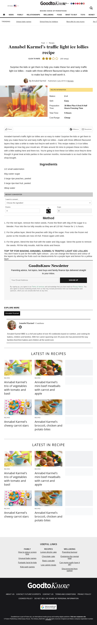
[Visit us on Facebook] (71, 3)
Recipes (52, 43)
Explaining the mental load (70, 557)
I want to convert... (12, 199)
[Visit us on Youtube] (84, 3)
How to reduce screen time (27, 553)
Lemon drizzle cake (48, 552)
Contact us (48, 594)
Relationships (33, 15)
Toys (83, 15)
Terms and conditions (65, 594)
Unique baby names (23, 22)
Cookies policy (26, 598)
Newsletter (88, 129)
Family (20, 15)
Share (10, 129)
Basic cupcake (48, 561)
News (11, 15)
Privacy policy (84, 594)
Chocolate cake (48, 556)
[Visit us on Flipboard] (79, 3)
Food (59, 15)
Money (92, 15)
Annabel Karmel (39, 81)
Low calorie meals (48, 565)
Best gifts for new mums (75, 22)
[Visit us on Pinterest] (77, 3)
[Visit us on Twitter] (73, 3)
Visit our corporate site (78, 617)
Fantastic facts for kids (27, 563)
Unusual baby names (27, 558)
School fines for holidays (49, 22)
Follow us (76, 129)
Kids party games (27, 567)
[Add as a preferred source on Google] (48, 607)
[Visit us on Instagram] (75, 3)
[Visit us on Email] (82, 3)
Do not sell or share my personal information (56, 598)
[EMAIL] (21, 327)
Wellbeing (48, 15)
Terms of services (38, 287)
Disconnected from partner (69, 570)
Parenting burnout (69, 552)
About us (10, 594)
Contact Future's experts (28, 594)
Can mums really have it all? (70, 564)
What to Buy (71, 15)
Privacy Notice (78, 287)
